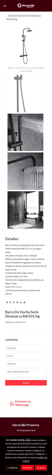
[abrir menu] (5, 5)
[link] (26, 5)
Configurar (12, 467)
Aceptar (41, 467)
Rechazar (27, 467)
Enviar (26, 382)
